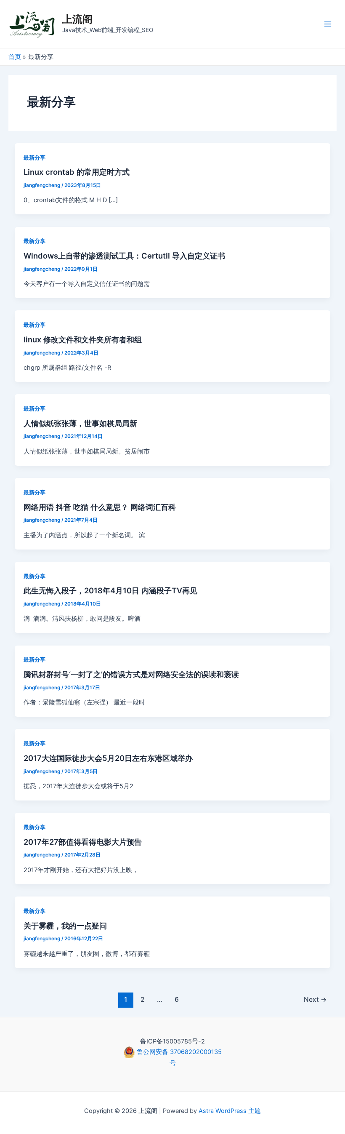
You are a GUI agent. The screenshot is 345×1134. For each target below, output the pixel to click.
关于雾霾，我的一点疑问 (65, 925)
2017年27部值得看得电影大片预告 (83, 841)
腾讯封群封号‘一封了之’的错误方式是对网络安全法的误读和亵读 (131, 674)
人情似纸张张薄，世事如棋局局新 (80, 423)
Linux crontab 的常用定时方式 (77, 171)
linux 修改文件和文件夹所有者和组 (83, 339)
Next (315, 999)
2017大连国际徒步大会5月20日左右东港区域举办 (108, 758)
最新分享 (34, 158)
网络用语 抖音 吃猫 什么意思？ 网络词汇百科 (100, 507)
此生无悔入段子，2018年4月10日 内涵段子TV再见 (110, 590)
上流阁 (77, 19)
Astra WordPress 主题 (230, 1111)
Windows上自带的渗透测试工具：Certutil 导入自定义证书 (124, 255)
